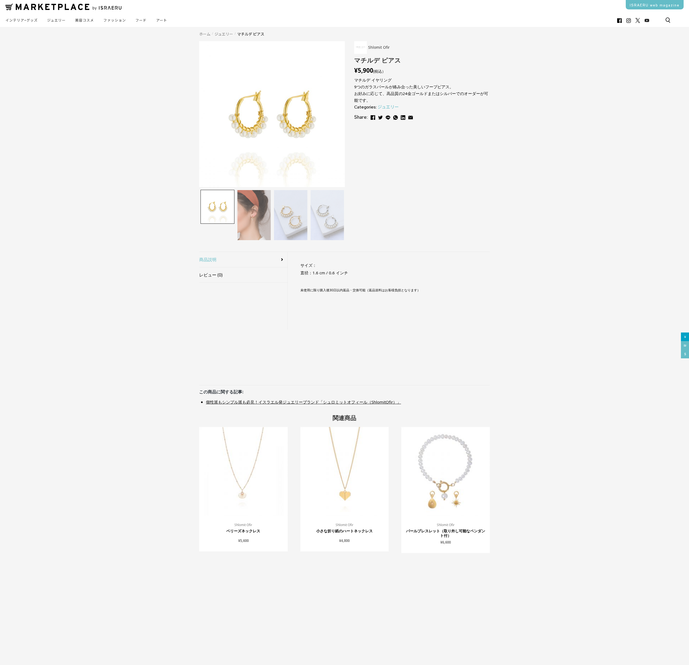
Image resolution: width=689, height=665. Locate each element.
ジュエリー (56, 20)
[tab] (243, 259)
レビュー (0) (211, 275)
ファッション (114, 20)
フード (141, 20)
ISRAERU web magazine (655, 5)
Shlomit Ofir (243, 525)
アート (161, 20)
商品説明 (207, 259)
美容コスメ (84, 20)
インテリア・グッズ (21, 20)
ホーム (204, 34)
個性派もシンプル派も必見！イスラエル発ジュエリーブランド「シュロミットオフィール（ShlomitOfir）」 (303, 402)
